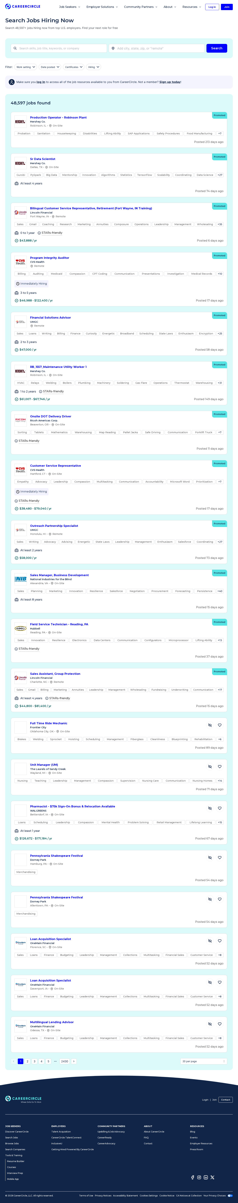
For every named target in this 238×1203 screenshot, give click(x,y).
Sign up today (170, 82)
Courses (11, 1167)
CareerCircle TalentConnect (66, 1137)
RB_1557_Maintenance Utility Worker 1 (58, 367)
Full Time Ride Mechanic (48, 723)
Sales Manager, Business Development (59, 575)
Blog (192, 1131)
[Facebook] (192, 1178)
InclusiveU (56, 1143)
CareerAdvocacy (106, 1143)
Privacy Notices (103, 1195)
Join (214, 1099)
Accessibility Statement (125, 1195)
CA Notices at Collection (189, 1195)
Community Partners (139, 7)
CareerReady (105, 1137)
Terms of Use (86, 1195)
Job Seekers (67, 7)
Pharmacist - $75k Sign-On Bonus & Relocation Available (72, 806)
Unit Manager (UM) (44, 764)
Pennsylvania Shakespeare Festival (56, 855)
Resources (189, 7)
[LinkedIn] (205, 1178)
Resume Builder (15, 1161)
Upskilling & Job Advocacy (111, 1131)
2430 (64, 1061)
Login (205, 1099)
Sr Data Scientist (42, 159)
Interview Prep (15, 1173)
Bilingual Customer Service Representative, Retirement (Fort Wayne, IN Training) (91, 208)
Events (193, 1137)
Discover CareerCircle (17, 1131)
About (168, 7)
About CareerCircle (154, 1131)
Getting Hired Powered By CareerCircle (72, 1149)
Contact (225, 1099)
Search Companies (15, 1149)
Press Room (196, 1149)
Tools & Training (13, 1155)
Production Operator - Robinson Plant (58, 117)
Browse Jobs (12, 1143)
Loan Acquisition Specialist (50, 939)
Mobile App (13, 1179)
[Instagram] (199, 1178)
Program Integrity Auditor (49, 257)
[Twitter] (212, 1178)
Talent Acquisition (61, 1131)
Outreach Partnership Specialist (54, 526)
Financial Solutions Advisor (50, 317)
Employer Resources (201, 1143)
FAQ (146, 1137)
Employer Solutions (100, 7)
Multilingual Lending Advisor (52, 1022)
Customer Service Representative (55, 465)
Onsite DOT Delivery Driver (50, 416)
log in (41, 82)
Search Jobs (11, 1137)
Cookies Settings (149, 1195)
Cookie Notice (166, 1195)
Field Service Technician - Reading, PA (59, 624)
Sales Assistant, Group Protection (55, 673)
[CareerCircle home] (22, 7)
